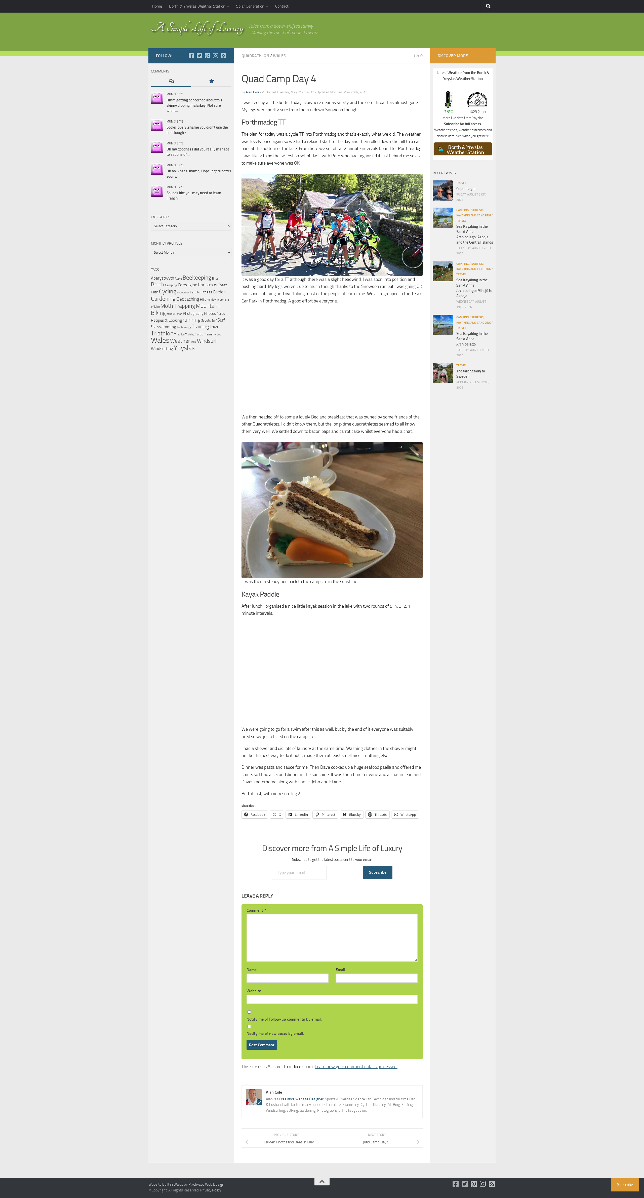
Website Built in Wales (165, 1184)
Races (221, 314)
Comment (256, 910)
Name (252, 969)
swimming (166, 326)
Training (200, 327)
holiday (211, 299)
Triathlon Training (184, 334)
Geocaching (187, 299)
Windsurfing (162, 348)
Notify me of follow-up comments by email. (284, 1019)
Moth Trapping (177, 306)
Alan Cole (252, 92)
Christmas (207, 285)
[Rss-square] (223, 56)
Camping (171, 285)
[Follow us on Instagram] (215, 56)
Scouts (206, 320)
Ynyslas (184, 348)
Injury (220, 299)
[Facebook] (191, 56)
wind (193, 341)
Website (254, 990)
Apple (178, 278)
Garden (219, 291)
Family (195, 292)
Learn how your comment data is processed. (356, 1066)
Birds (215, 278)
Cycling (167, 291)
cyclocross (183, 292)
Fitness (206, 292)
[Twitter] (199, 56)
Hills (203, 299)
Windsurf (207, 341)
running (191, 320)
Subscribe (377, 872)
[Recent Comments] (171, 81)
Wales (279, 55)
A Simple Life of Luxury (197, 28)
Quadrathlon (255, 55)
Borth (157, 284)
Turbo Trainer (204, 334)
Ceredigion (187, 284)
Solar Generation (250, 6)
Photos (210, 313)
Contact (282, 6)
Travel (214, 327)
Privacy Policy (210, 1190)
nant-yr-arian (174, 314)
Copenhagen (466, 188)
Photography (193, 313)
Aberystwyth (162, 278)
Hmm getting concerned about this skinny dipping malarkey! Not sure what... (194, 105)
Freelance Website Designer (301, 1099)
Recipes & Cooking (166, 320)
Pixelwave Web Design (206, 1184)
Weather (180, 341)
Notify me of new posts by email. (275, 1033)
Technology (184, 327)
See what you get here (472, 136)
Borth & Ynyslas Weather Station (197, 6)
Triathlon (162, 333)
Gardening (163, 298)
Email (340, 969)
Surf (214, 320)
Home (157, 6)
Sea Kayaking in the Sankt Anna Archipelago (472, 338)
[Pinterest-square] (207, 56)
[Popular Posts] (211, 81)
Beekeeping (197, 277)
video (217, 334)
